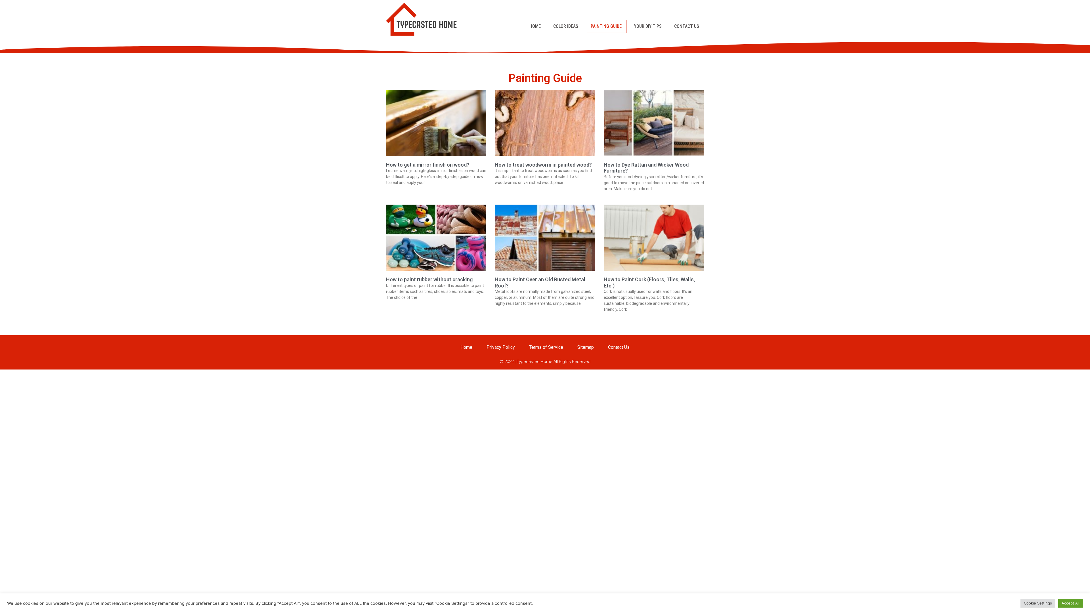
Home (535, 26)
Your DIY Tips (648, 26)
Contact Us (686, 26)
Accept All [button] (1070, 603)
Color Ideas (565, 26)
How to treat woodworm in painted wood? (543, 165)
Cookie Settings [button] (1038, 603)
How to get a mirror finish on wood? (427, 165)
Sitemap (585, 347)
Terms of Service (546, 347)
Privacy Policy (501, 347)
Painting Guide (606, 26)
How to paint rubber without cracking (429, 279)
